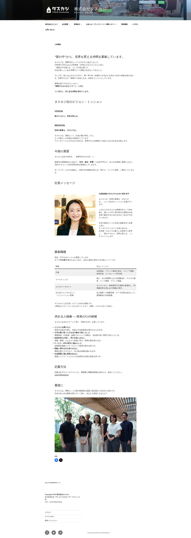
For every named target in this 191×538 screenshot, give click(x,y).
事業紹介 (77, 24)
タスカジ (48, 512)
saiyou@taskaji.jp (62, 375)
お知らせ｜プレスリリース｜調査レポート (101, 24)
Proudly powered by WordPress (98, 533)
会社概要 (65, 24)
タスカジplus (49, 516)
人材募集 (135, 24)
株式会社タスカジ (90, 9)
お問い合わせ (50, 30)
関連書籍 (124, 24)
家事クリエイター (51, 520)
